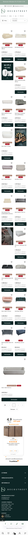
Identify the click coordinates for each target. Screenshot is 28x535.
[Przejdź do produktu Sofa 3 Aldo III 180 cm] (7, 168)
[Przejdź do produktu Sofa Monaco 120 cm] (21, 333)
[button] (9, 424)
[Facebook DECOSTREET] (5, 524)
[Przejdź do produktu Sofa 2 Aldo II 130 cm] (7, 300)
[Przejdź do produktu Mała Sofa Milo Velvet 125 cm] (7, 333)
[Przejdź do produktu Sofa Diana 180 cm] (21, 300)
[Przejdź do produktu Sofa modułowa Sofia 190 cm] (7, 267)
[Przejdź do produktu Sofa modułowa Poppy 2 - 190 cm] (21, 267)
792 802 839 (9, 6)
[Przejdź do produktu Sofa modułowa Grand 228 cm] (7, 102)
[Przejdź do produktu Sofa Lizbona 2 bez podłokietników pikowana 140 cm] (7, 201)
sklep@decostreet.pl (18, 6)
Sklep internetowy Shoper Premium (14, 528)
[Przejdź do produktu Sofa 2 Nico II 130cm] (7, 135)
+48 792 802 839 (5, 515)
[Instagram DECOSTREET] (11, 524)
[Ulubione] (8, 533)
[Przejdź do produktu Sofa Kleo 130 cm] (21, 168)
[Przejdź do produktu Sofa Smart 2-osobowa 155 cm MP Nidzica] (21, 102)
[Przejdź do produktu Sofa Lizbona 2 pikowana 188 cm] (7, 36)
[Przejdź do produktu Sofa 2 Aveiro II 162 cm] (21, 201)
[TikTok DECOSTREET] (17, 524)
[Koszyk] (14, 533)
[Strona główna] (14, 11)
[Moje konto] (20, 533)
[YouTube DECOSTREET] (22, 524)
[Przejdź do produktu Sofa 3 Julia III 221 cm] (14, 371)
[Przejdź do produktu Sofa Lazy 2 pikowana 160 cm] (21, 234)
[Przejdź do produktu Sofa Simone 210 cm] (21, 36)
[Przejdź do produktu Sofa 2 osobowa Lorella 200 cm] (21, 69)
